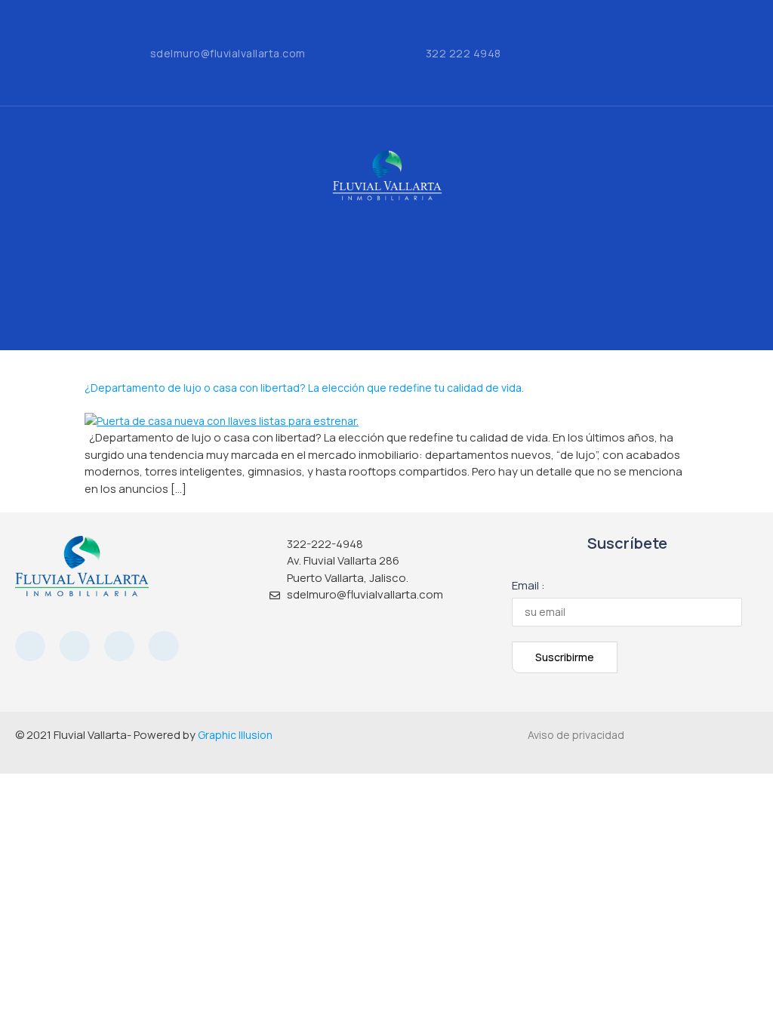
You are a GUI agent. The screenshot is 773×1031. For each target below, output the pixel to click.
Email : (528, 585)
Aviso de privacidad (576, 735)
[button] (386, 240)
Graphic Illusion (235, 735)
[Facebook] (599, 34)
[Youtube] (119, 646)
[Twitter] (620, 72)
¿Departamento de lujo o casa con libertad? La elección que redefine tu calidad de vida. (304, 387)
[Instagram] (641, 34)
